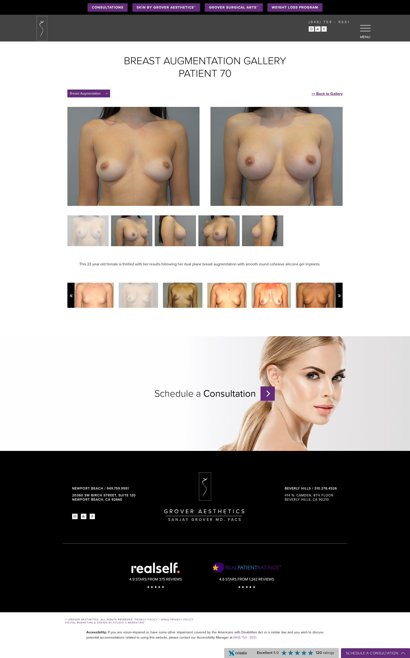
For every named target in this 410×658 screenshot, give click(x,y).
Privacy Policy (146, 619)
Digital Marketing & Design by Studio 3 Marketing (105, 622)
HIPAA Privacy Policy (177, 619)
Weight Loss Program (295, 7)
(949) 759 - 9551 (244, 637)
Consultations (107, 7)
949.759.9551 (118, 488)
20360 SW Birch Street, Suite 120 (104, 497)
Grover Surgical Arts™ (233, 7)
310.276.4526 (325, 488)
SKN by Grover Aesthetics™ (166, 7)
